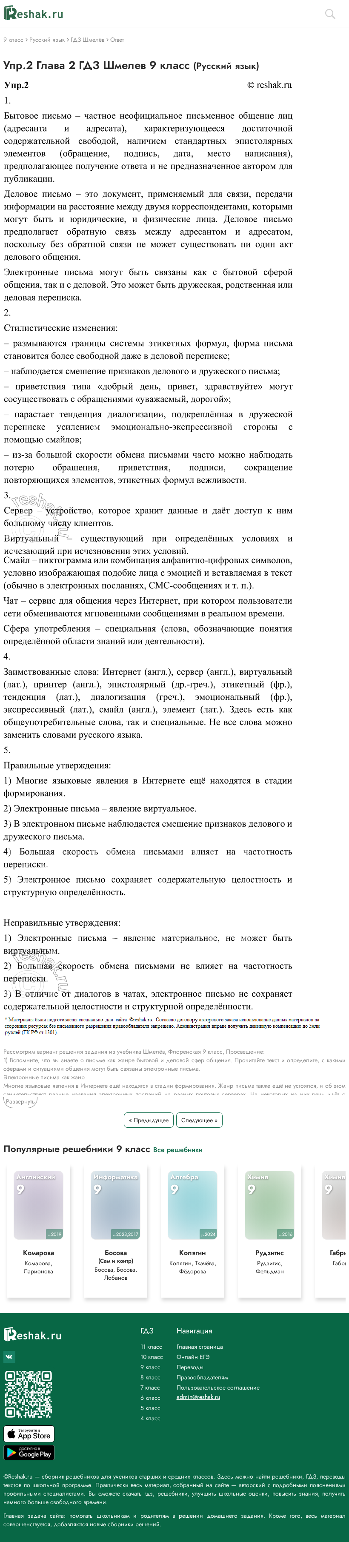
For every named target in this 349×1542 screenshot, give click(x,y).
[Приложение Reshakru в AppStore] (28, 1440)
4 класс (150, 1418)
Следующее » (199, 1120)
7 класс (150, 1387)
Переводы (190, 1367)
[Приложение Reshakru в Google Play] (28, 1458)
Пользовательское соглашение (218, 1387)
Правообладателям (202, 1377)
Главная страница (200, 1346)
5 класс (150, 1408)
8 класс (150, 1377)
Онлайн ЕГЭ (193, 1357)
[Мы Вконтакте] (9, 1357)
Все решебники (178, 1149)
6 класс (150, 1397)
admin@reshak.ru (198, 1397)
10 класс (151, 1357)
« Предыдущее (149, 1120)
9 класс (150, 1367)
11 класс (151, 1346)
